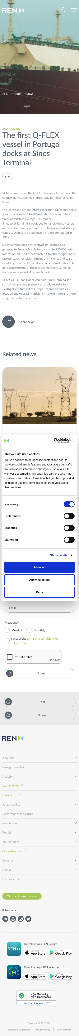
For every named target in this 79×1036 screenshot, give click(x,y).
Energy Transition (14, 767)
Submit (42, 673)
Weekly (17, 630)
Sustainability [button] (11, 804)
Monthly (39, 630)
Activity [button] (7, 776)
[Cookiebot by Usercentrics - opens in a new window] (58, 440)
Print (42, 702)
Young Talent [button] (10, 841)
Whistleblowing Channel (22, 896)
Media (17, 93)
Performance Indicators (17, 813)
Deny (39, 592)
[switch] (69, 516)
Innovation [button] (9, 823)
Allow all (39, 567)
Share (42, 715)
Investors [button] (8, 860)
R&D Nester (10, 785)
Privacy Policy (43, 1030)
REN (5, 93)
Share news (26, 322)
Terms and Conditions (19, 1030)
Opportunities (11, 851)
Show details (58, 555)
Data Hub (8, 795)
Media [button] (6, 869)
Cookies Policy (64, 1030)
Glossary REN (11, 879)
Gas (7, 177)
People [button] (7, 832)
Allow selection (39, 579)
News (29, 93)
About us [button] (8, 757)
